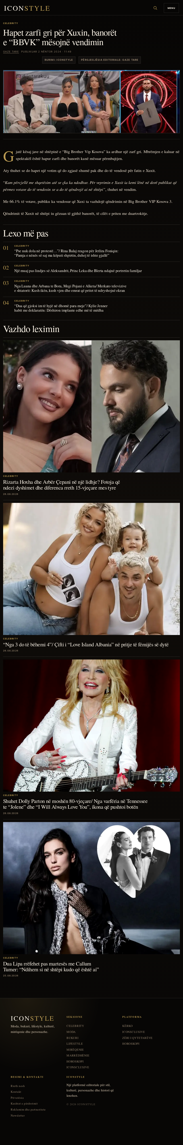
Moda (71, 1032)
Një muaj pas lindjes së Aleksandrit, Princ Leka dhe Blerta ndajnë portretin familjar (78, 270)
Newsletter (18, 1115)
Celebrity (75, 1026)
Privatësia (17, 1098)
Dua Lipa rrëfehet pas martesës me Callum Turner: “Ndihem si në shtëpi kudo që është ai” (51, 966)
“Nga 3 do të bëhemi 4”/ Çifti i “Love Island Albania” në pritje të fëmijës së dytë (86, 644)
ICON (27, 8)
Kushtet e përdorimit (24, 1103)
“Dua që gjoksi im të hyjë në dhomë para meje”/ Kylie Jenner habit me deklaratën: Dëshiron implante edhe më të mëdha (61, 308)
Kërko (127, 1026)
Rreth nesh (18, 1086)
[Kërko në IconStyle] (155, 8)
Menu (171, 8)
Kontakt (16, 1092)
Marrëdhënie (78, 1055)
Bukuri (73, 1038)
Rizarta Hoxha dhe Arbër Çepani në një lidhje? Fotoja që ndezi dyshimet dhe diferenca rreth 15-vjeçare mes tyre (61, 484)
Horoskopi (75, 1061)
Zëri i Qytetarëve (137, 1038)
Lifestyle (75, 1044)
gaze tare (11, 51)
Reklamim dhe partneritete (28, 1109)
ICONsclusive (78, 1067)
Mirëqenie (75, 1050)
